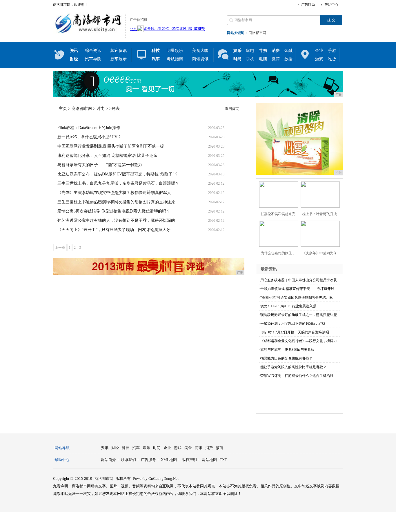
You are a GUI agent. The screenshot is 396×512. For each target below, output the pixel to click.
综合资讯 (93, 50)
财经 (115, 448)
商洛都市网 (257, 33)
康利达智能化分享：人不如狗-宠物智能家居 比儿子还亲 (107, 155)
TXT (223, 459)
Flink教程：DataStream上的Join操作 (88, 128)
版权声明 (189, 459)
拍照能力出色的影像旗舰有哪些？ (286, 358)
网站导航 (62, 448)
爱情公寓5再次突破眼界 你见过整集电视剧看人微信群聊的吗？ (113, 211)
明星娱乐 (175, 50)
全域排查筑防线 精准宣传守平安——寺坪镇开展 (297, 289)
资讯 (104, 448)
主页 (63, 108)
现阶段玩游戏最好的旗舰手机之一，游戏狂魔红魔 (298, 315)
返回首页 (232, 109)
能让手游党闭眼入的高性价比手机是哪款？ (293, 367)
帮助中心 (331, 5)
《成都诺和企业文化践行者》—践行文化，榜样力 (298, 341)
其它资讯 (118, 50)
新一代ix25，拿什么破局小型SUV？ (89, 137)
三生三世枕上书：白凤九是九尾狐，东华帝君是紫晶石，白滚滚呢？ (118, 183)
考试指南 (175, 59)
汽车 (136, 448)
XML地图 (169, 459)
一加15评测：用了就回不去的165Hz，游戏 (292, 324)
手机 (250, 59)
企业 (319, 50)
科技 (125, 448)
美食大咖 (200, 50)
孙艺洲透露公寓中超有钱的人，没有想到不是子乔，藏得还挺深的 (116, 220)
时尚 (101, 108)
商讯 (198, 448)
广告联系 (308, 5)
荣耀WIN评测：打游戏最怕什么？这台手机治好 (296, 376)
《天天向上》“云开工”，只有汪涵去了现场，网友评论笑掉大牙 (113, 230)
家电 (250, 50)
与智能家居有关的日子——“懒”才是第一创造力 (99, 165)
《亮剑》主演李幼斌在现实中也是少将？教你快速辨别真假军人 (114, 192)
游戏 (319, 59)
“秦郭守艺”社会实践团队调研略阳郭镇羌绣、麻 (296, 297)
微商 (276, 59)
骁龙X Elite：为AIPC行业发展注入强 (288, 306)
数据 (288, 59)
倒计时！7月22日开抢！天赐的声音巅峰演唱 (294, 332)
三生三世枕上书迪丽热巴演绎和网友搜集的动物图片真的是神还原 (116, 202)
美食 (188, 448)
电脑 (263, 59)
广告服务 (148, 459)
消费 (276, 50)
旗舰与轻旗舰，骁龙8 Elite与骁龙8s (287, 350)
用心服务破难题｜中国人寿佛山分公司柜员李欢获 (298, 280)
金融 (288, 50)
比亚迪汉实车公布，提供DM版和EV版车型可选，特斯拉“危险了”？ (117, 174)
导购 (263, 50)
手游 (332, 50)
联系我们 (128, 459)
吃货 (332, 59)
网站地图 (209, 459)
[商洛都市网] (87, 33)
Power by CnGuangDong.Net (156, 478)
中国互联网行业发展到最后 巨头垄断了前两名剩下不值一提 (110, 146)
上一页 (60, 248)
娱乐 (146, 448)
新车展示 (118, 59)
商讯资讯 (200, 59)
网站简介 (108, 459)
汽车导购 (93, 59)
